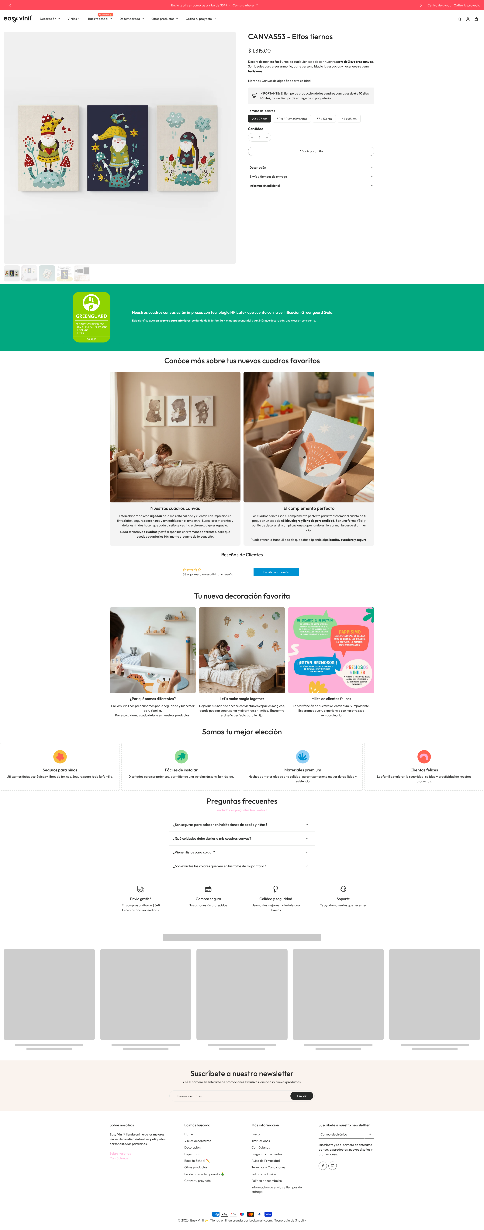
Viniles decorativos (197, 1141)
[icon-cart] (476, 19)
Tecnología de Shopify (290, 1220)
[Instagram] (332, 1166)
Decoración (192, 1147)
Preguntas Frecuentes (266, 1154)
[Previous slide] (10, 5)
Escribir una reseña (276, 572)
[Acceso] (468, 19)
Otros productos (195, 1167)
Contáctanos (119, 1158)
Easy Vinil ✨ (199, 1220)
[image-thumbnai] (12, 273)
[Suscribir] (369, 1134)
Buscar (256, 1134)
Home (188, 1134)
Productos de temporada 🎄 (204, 1174)
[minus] (252, 137)
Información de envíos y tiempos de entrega (276, 1189)
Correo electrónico (190, 1096)
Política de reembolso (266, 1181)
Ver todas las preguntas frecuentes (240, 810)
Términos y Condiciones (268, 1167)
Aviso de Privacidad (265, 1161)
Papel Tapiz (192, 1154)
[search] (459, 19)
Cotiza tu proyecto (467, 5)
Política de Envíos (263, 1174)
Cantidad (255, 128)
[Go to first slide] (421, 5)
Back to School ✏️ (197, 1161)
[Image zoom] (120, 148)
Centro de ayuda (439, 5)
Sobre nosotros (120, 1153)
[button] (311, 151)
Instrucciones (260, 1141)
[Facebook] (323, 1166)
